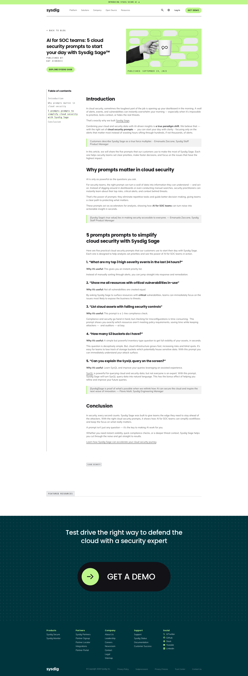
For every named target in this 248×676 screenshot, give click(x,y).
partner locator (83, 642)
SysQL (89, 373)
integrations (81, 646)
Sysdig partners (83, 634)
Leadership (110, 638)
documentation (141, 642)
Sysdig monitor (54, 638)
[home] (53, 10)
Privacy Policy (123, 669)
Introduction (55, 98)
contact (108, 650)
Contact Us (197, 669)
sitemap (109, 658)
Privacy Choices (161, 669)
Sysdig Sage (122, 120)
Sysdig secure (53, 634)
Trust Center (180, 669)
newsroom (110, 646)
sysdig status (140, 638)
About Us (109, 634)
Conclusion (54, 122)
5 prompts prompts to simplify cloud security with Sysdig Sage (63, 114)
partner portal (82, 650)
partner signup (83, 638)
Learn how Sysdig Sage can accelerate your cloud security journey (121, 441)
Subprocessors (142, 669)
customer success (143, 646)
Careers (108, 642)
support (137, 634)
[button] (73, 10)
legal (107, 654)
